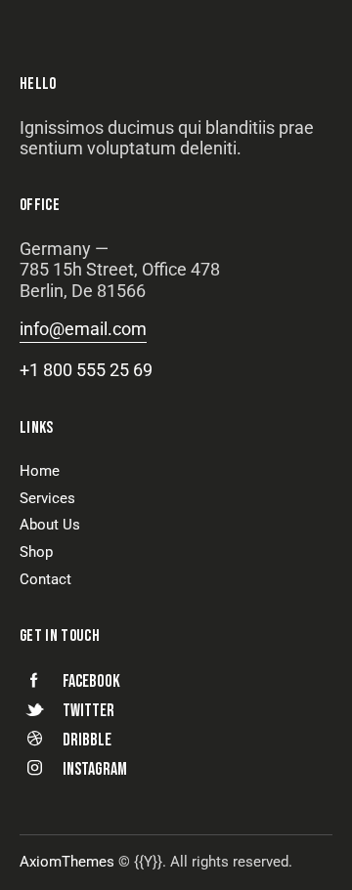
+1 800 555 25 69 (86, 370)
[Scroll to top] (312, 850)
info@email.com (83, 328)
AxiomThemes (67, 861)
